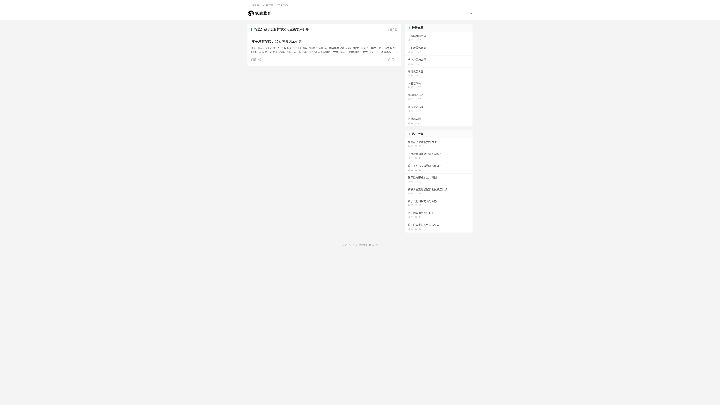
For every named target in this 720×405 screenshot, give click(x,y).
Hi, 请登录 (253, 5)
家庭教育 (259, 13)
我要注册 (268, 5)
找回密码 (282, 5)
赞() (393, 59)
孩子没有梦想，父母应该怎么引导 (276, 42)
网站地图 (373, 245)
